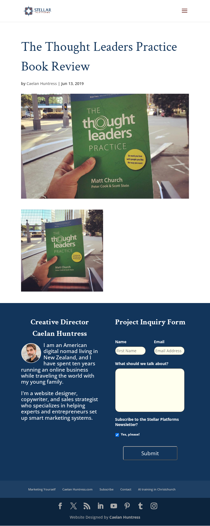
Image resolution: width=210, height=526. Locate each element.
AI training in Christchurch (157, 489)
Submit (150, 453)
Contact (125, 489)
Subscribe (106, 489)
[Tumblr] (140, 506)
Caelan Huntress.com (77, 489)
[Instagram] (154, 506)
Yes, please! (130, 434)
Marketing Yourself (42, 489)
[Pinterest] (127, 506)
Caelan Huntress (42, 83)
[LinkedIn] (100, 506)
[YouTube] (113, 506)
